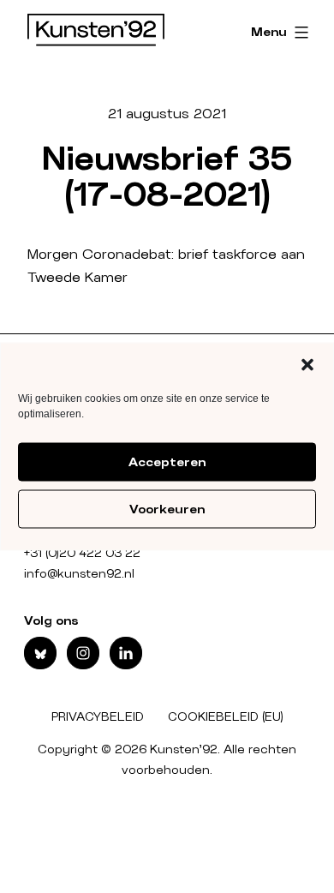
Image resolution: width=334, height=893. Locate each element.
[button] (307, 365)
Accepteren (167, 462)
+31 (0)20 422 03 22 (82, 554)
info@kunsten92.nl (79, 574)
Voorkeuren (167, 509)
